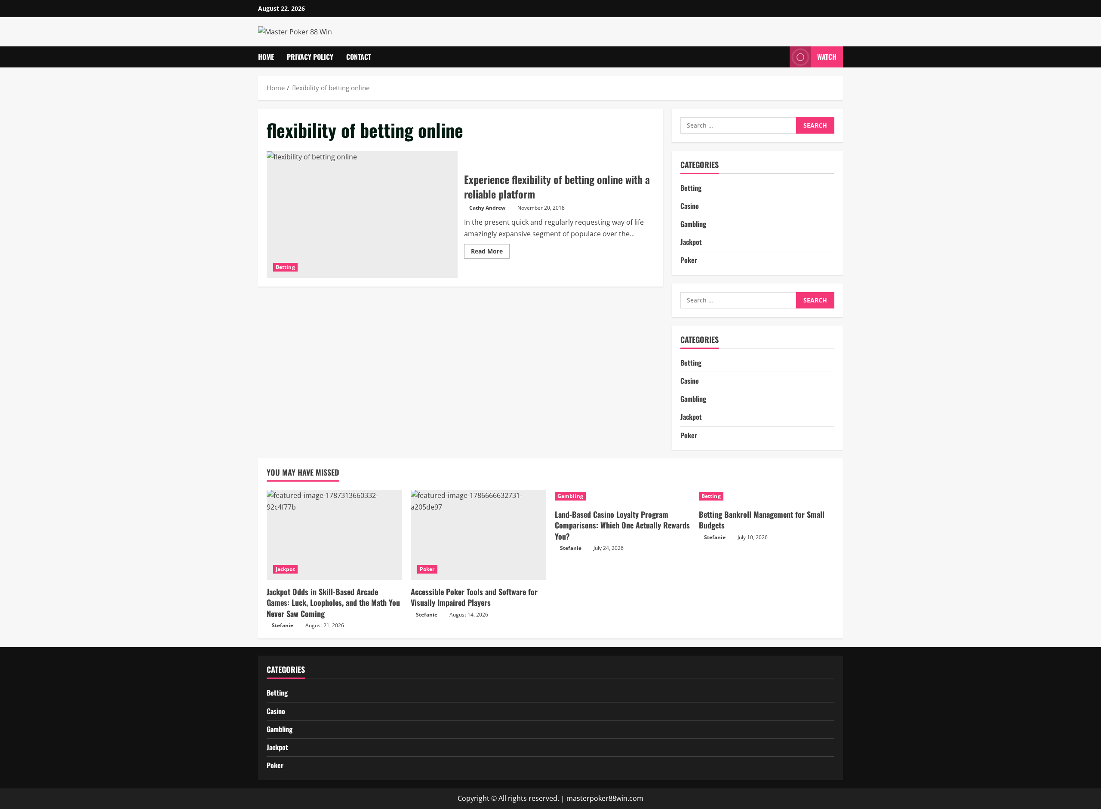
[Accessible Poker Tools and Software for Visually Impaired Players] (478, 535)
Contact (358, 57)
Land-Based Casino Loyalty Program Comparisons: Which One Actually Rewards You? (622, 525)
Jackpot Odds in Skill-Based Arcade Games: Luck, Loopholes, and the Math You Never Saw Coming (333, 602)
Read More (490, 253)
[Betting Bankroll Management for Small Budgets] (766, 496)
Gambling (693, 224)
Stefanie (282, 625)
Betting (285, 267)
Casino (689, 206)
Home (266, 57)
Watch (827, 57)
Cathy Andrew (487, 207)
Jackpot (691, 242)
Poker (688, 260)
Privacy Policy (310, 57)
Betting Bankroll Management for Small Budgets (761, 520)
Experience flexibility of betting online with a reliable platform (362, 214)
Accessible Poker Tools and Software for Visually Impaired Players (474, 597)
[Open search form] (780, 57)
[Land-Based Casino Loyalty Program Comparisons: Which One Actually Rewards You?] (622, 496)
